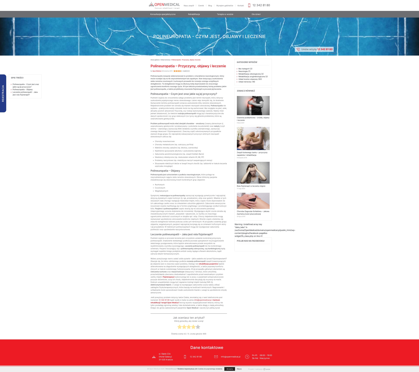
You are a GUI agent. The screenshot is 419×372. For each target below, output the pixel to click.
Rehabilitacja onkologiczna (250, 74)
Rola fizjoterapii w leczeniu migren (251, 186)
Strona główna (155, 60)
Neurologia (243, 71)
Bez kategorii (244, 69)
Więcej (239, 369)
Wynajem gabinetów (224, 5)
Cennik (201, 5)
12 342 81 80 (261, 5)
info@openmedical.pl (203, 300)
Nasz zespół (189, 5)
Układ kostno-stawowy (248, 79)
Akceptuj (230, 369)
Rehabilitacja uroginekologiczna (252, 76)
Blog (210, 5)
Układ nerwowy (165, 60)
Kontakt (241, 5)
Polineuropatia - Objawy (23, 89)
